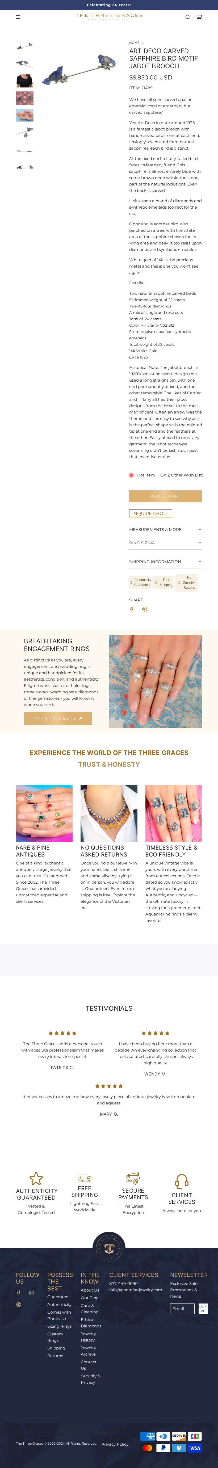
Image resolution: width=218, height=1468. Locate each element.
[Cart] (199, 17)
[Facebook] (18, 1293)
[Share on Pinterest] (144, 610)
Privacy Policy (114, 1444)
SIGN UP (203, 1309)
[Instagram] (31, 1293)
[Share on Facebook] (132, 610)
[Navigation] (18, 17)
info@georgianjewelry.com (135, 1289)
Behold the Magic (55, 718)
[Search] (188, 17)
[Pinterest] (18, 1304)
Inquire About (150, 513)
